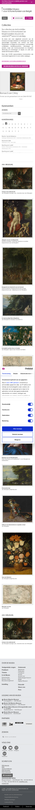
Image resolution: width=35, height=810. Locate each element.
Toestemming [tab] (6, 373)
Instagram (16, 750)
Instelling (5, 684)
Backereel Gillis (9, 141)
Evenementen (6, 677)
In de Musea (6, 675)
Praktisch (5, 670)
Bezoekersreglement (8, 680)
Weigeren (17, 439)
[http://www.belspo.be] (4, 724)
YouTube (10, 750)
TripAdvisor (4, 756)
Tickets (30, 18)
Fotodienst (21, 673)
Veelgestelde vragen (9, 667)
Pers (19, 690)
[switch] (30, 409)
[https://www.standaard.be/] (29, 724)
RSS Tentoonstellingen (7, 767)
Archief (20, 674)
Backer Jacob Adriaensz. (16, 137)
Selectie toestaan (17, 434)
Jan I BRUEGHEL (7, 164)
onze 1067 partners (12, 382)
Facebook (4, 750)
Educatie (21, 684)
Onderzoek (22, 667)
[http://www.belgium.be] (11, 724)
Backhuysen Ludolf (14, 146)
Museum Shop (6, 679)
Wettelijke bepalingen (9, 799)
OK (19, 113)
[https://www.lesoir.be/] (19, 723)
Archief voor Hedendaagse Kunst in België (24, 677)
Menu (4, 18)
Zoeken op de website (3, 736)
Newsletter (8, 775)
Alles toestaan (17, 429)
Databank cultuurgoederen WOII (14, 61)
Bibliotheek (21, 669)
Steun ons (21, 687)
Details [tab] (15, 373)
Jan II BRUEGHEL (8, 615)
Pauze (20, 99)
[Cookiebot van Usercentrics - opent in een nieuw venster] (25, 369)
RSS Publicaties (6, 772)
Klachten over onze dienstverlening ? (13, 794)
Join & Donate (19, 18)
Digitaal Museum (23, 681)
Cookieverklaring (8, 802)
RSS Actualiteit (6, 770)
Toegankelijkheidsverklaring (11, 797)
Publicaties (21, 671)
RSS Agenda (5, 765)
